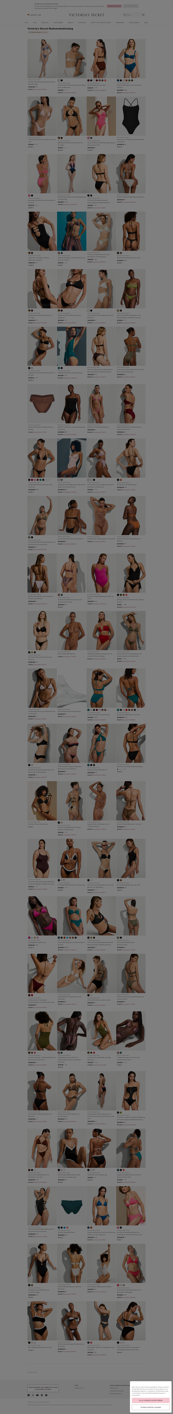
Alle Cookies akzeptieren (151, 1400)
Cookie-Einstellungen (151, 1407)
